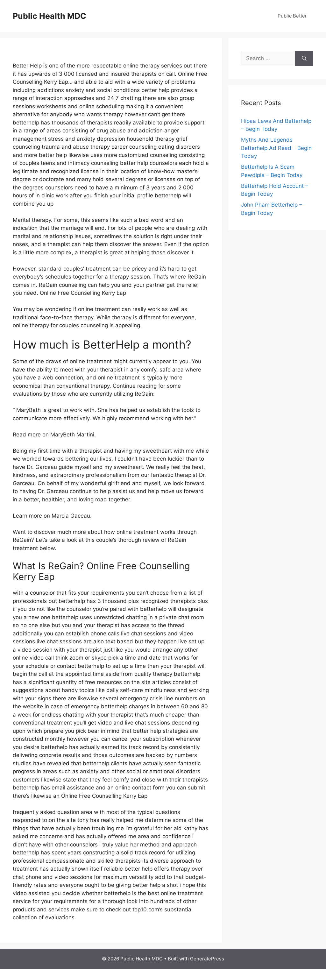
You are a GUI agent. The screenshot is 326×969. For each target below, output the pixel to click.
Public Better (292, 16)
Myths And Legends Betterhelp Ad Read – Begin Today (276, 148)
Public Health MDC (49, 16)
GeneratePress (207, 959)
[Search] (304, 58)
